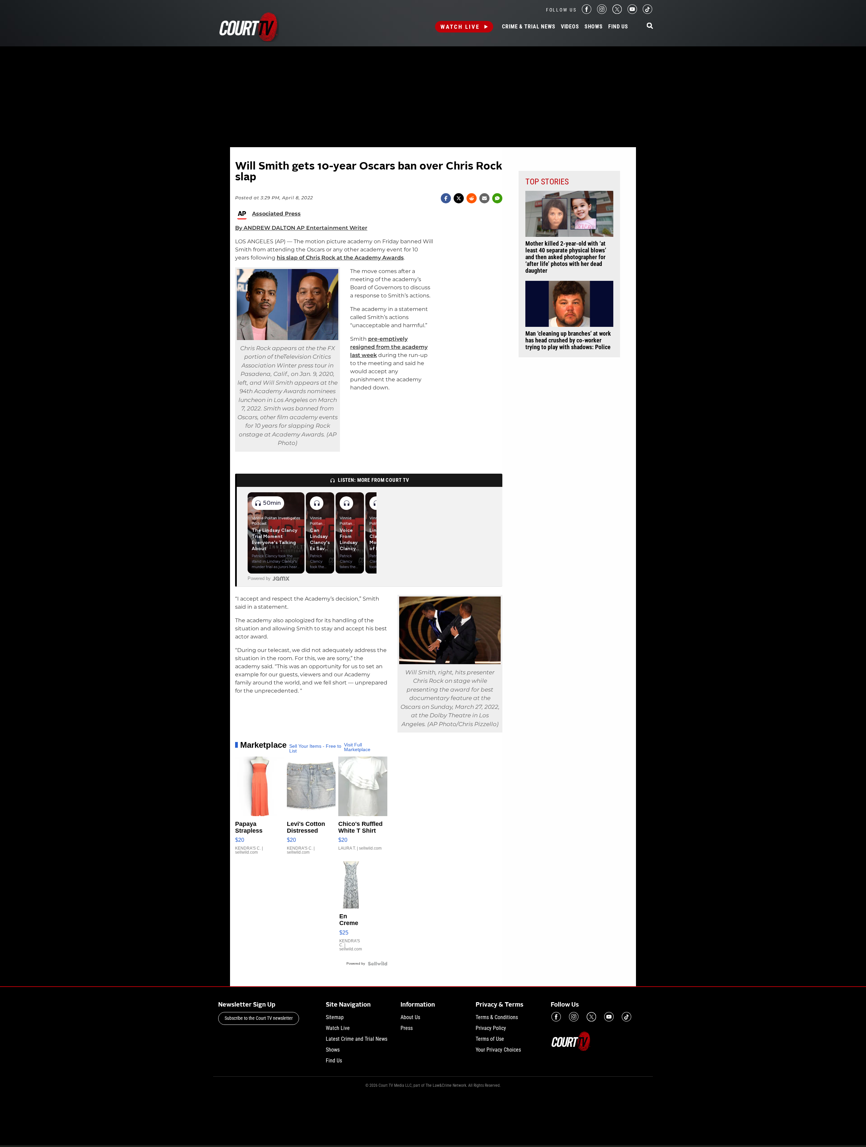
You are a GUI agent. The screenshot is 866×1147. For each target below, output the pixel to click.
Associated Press (276, 214)
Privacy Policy (491, 1028)
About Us (410, 1017)
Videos (570, 26)
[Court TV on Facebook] (586, 12)
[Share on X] (459, 198)
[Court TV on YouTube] (632, 12)
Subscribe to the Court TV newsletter (259, 1018)
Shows (594, 26)
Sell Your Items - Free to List (315, 748)
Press (407, 1028)
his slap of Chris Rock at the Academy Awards (340, 257)
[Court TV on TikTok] (647, 12)
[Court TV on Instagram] (602, 12)
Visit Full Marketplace (357, 747)
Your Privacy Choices (498, 1050)
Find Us (618, 26)
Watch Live (460, 26)
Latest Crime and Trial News (356, 1039)
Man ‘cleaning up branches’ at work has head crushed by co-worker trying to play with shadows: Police (568, 340)
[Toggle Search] (650, 26)
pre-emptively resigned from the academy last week (389, 347)
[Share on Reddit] (471, 198)
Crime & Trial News (528, 26)
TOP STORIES (547, 181)
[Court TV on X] (617, 12)
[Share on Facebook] (446, 198)
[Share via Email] (484, 198)
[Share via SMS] (497, 198)
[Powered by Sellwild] (377, 963)
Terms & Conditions (497, 1017)
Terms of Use (490, 1039)
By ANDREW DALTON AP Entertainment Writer (301, 228)
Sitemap (335, 1017)
